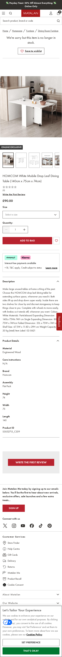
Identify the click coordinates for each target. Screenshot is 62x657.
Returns (11, 566)
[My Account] (50, 13)
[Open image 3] (34, 160)
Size (5, 207)
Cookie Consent (15, 584)
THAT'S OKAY (31, 650)
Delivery (12, 560)
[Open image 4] (47, 160)
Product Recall (14, 578)
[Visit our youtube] (22, 525)
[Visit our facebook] (31, 525)
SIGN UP (14, 508)
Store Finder (14, 542)
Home (5, 30)
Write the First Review (14, 194)
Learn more (51, 267)
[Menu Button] (3, 13)
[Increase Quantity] (24, 229)
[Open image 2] (21, 160)
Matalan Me (14, 572)
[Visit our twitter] (5, 525)
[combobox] (31, 214)
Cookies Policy (34, 634)
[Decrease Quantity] (6, 229)
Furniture (30, 30)
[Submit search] (10, 13)
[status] (15, 229)
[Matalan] (30, 13)
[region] (31, 631)
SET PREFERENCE (31, 642)
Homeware (17, 30)
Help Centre (14, 548)
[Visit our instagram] (14, 525)
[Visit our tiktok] (40, 525)
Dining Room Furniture (48, 30)
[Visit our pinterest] (49, 525)
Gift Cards (13, 554)
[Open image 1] (8, 160)
